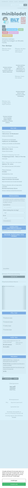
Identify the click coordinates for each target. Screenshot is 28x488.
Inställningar (14, 480)
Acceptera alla (14, 484)
